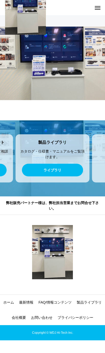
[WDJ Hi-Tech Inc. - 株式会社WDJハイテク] (52, 252)
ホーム (8, 302)
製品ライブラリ (89, 302)
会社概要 (19, 317)
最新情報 (26, 302)
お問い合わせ (41, 317)
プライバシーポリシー (75, 317)
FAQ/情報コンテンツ (55, 302)
